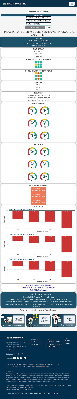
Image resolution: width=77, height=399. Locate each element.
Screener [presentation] (67, 340)
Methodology (33, 393)
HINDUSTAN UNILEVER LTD (38, 41)
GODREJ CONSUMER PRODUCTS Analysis (38, 288)
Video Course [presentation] (34, 344)
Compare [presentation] (67, 343)
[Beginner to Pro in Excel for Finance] (64, 320)
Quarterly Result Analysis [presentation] (54, 344)
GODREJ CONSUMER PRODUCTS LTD (38, 43)
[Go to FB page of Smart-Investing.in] (18, 358)
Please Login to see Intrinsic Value (38, 190)
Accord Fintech (24, 393)
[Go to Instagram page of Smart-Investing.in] (21, 358)
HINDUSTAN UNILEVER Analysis (38, 285)
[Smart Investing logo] (15, 338)
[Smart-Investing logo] (14, 3)
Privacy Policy (42, 393)
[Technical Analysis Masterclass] (13, 320)
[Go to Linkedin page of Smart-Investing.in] (25, 358)
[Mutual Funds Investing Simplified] (38, 320)
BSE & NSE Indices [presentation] (53, 347)
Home (13, 9)
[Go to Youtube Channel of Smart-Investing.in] (14, 358)
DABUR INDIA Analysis (38, 290)
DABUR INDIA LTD (38, 46)
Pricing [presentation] (33, 341)
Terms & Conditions (53, 393)
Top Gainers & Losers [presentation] (54, 341)
